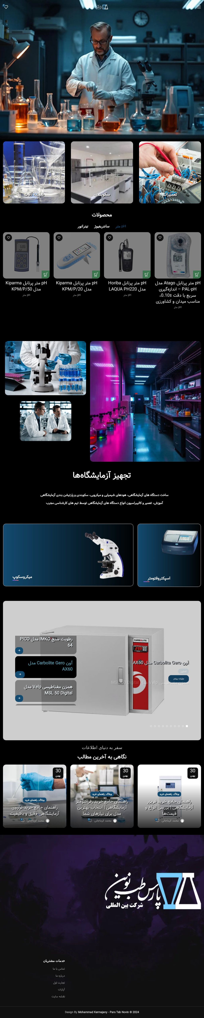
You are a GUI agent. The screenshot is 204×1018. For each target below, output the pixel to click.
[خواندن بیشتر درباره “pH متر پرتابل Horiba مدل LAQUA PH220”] (147, 275)
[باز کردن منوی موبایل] (199, 7)
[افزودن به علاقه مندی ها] (160, 237)
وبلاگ (176, 794)
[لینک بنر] (170, 172)
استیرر (183, 659)
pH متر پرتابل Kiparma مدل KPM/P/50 (26, 286)
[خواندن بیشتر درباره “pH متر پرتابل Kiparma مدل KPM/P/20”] (96, 275)
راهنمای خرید (166, 794)
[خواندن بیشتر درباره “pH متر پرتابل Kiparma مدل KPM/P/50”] (46, 275)
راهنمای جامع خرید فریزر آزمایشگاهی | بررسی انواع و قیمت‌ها (169, 807)
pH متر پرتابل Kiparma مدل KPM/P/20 (76, 286)
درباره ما (60, 976)
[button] (187, 726)
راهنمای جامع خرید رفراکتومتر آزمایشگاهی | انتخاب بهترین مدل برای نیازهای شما (102, 807)
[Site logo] (102, 7)
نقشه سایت (58, 997)
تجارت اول (59, 983)
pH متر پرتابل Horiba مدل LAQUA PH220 (127, 286)
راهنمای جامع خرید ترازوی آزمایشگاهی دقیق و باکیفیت (34, 810)
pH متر (177, 307)
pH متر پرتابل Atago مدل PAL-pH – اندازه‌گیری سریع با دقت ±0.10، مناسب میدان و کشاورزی (178, 292)
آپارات (61, 990)
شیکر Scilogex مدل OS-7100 (46, 690)
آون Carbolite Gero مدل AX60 (50, 645)
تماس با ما (59, 969)
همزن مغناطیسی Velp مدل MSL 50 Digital (150, 670)
